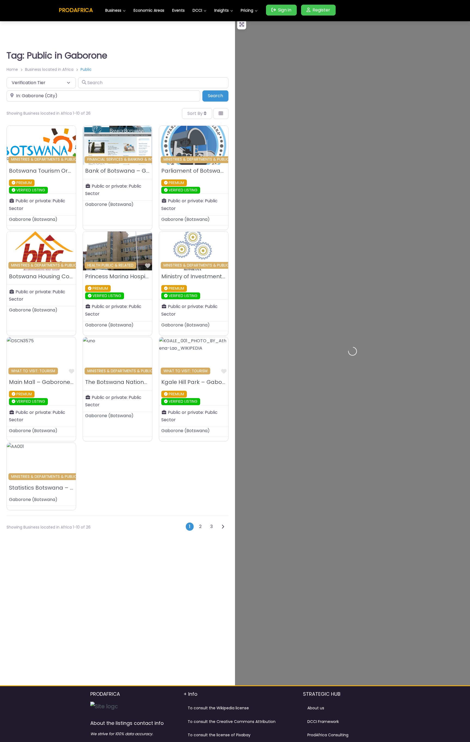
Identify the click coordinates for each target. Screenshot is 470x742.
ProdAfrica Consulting (327, 735)
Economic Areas (149, 10)
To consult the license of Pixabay (219, 735)
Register (321, 10)
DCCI (197, 10)
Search (218, 95)
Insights (221, 10)
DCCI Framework (323, 721)
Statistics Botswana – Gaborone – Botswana (71, 487)
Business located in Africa (49, 69)
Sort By (195, 113)
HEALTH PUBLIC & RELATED (110, 265)
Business (113, 10)
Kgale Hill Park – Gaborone (198, 382)
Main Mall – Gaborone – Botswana (57, 382)
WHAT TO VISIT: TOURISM (33, 371)
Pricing (247, 10)
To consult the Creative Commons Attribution (232, 721)
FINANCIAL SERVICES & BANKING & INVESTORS (127, 159)
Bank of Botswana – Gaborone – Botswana (145, 171)
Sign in (284, 10)
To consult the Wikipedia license (218, 708)
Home (12, 69)
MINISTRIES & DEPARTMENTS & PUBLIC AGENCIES (53, 159)
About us (315, 708)
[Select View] (220, 113)
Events (178, 10)
